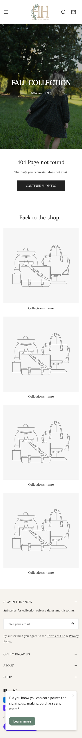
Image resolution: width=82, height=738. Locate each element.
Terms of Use (56, 636)
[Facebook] (5, 690)
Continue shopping (41, 186)
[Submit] (72, 624)
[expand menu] (6, 12)
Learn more (22, 721)
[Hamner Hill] (40, 12)
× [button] (73, 695)
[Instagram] (15, 690)
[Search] (64, 12)
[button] (74, 12)
